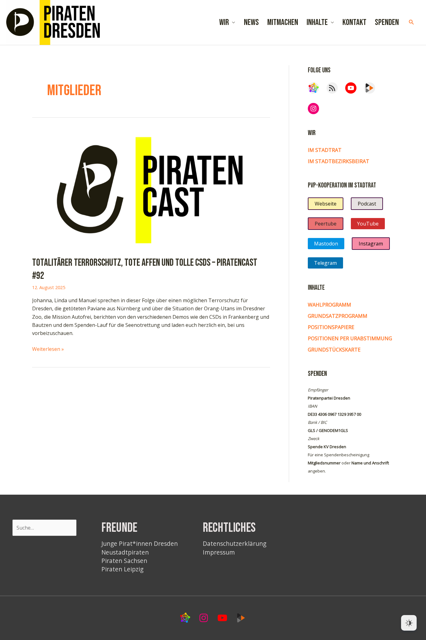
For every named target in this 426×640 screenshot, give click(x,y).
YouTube (368, 223)
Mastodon (326, 243)
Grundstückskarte (334, 349)
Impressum (219, 552)
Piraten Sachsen (124, 560)
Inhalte (317, 22)
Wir (224, 22)
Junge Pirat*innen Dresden (139, 543)
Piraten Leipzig (122, 569)
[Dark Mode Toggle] (409, 623)
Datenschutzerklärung (234, 543)
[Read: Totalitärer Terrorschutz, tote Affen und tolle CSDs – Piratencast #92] (151, 189)
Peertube (325, 223)
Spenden (387, 22)
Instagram (371, 243)
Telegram (325, 262)
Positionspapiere (331, 327)
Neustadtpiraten (125, 552)
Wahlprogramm (329, 304)
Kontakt (354, 22)
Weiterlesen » (48, 349)
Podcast (367, 203)
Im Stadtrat (324, 150)
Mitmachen (282, 22)
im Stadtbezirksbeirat (338, 161)
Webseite (325, 203)
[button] (411, 22)
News (251, 22)
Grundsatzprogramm (337, 316)
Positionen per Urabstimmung (350, 338)
